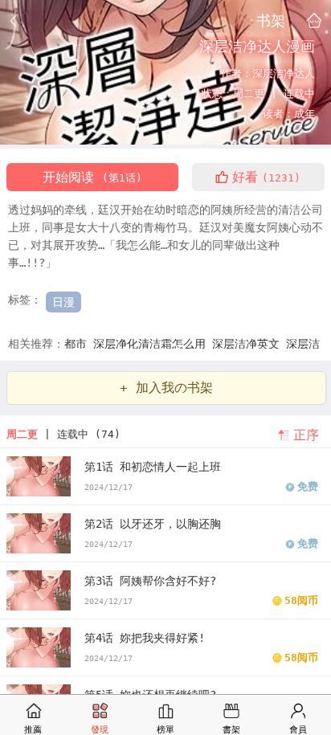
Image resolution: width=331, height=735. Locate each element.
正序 (306, 435)
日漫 (63, 302)
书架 (270, 20)
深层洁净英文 (249, 343)
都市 (78, 343)
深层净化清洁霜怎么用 (152, 343)
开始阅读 (92, 177)
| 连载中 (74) (63, 434)
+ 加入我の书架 (166, 387)
